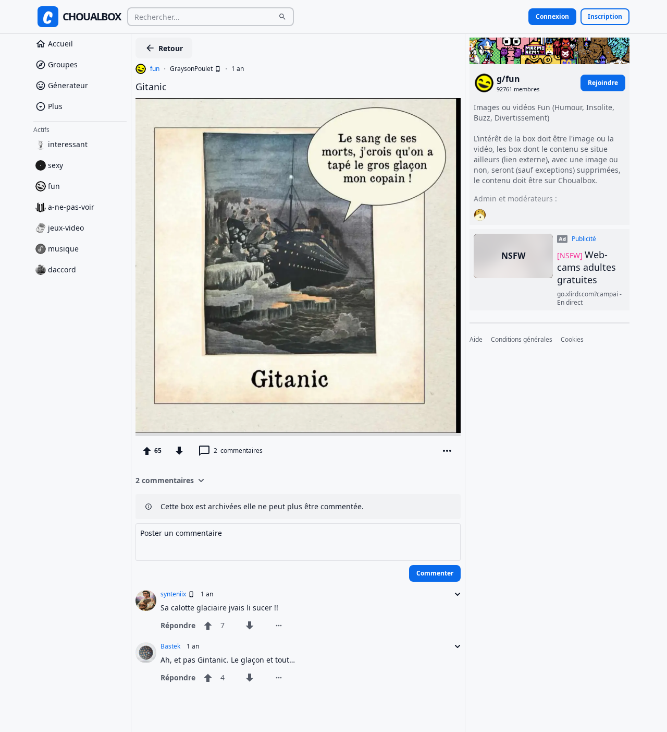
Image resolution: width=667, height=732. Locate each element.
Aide (476, 340)
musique (63, 249)
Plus (55, 106)
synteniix (173, 594)
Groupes (63, 64)
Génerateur (68, 85)
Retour (170, 48)
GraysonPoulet (191, 69)
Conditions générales (521, 340)
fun (54, 186)
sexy (55, 165)
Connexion (552, 16)
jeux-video (66, 228)
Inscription (605, 16)
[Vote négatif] (179, 450)
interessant (68, 144)
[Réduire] (454, 594)
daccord (62, 269)
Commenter (434, 573)
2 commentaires (164, 480)
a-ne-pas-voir (71, 207)
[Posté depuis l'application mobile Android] (217, 69)
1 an (237, 69)
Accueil (60, 44)
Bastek (170, 646)
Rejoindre (603, 82)
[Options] (447, 450)
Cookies (572, 340)
